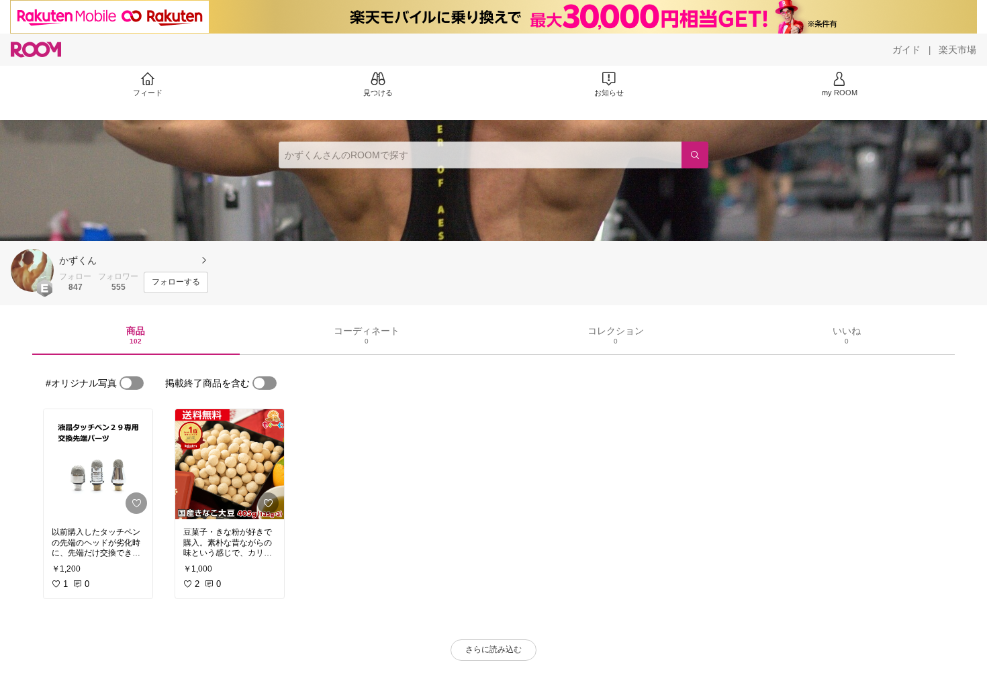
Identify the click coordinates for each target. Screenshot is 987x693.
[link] (98, 464)
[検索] (695, 155)
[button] (32, 270)
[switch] (132, 383)
